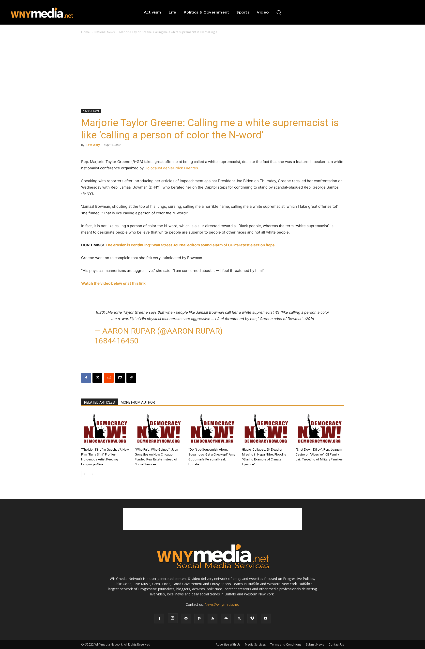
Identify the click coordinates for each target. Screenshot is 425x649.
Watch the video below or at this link (113, 283)
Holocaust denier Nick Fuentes (171, 168)
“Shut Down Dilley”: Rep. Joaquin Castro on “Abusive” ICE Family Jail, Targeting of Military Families (319, 454)
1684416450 (116, 340)
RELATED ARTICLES (99, 402)
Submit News (315, 644)
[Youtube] (266, 618)
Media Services (255, 644)
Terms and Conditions (285, 644)
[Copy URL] (131, 378)
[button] (279, 12)
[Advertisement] (212, 71)
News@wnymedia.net (222, 604)
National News (104, 32)
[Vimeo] (252, 618)
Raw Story (93, 145)
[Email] (120, 378)
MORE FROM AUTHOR (138, 402)
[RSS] (212, 618)
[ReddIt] (109, 378)
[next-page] (92, 474)
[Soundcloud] (226, 618)
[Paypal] (199, 618)
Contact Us (336, 644)
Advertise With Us (228, 644)
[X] (97, 378)
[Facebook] (86, 378)
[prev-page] (84, 474)
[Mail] (186, 618)
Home (85, 32)
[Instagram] (173, 618)
